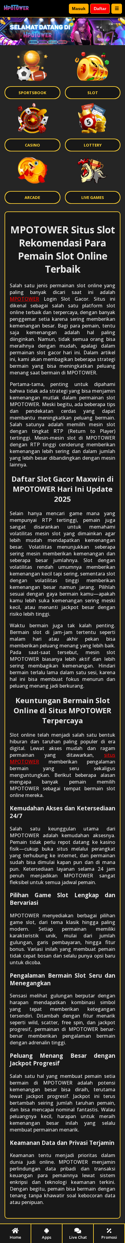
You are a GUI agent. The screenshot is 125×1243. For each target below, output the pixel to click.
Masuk (79, 8)
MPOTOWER (24, 299)
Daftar (100, 8)
